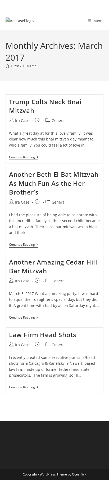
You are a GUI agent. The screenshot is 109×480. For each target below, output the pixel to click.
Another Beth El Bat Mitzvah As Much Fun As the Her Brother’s (53, 183)
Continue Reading (23, 157)
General (59, 120)
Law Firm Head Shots (42, 334)
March (31, 66)
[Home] (7, 66)
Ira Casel (22, 120)
